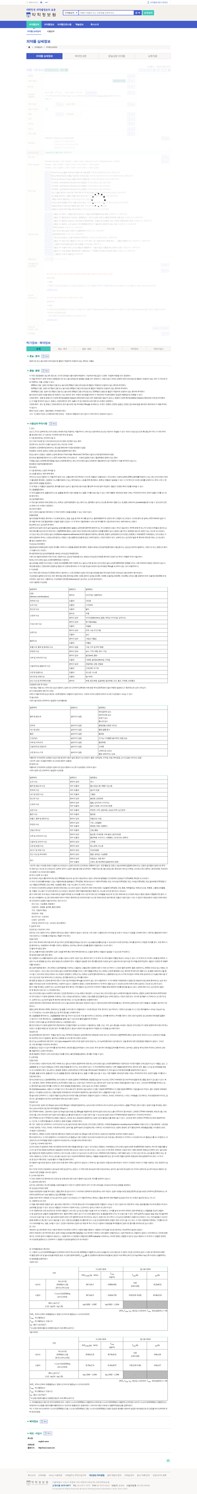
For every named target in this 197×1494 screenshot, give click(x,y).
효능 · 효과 (62, 349)
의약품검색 (69, 13)
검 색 (137, 12)
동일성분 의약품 (116, 56)
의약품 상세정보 (44, 56)
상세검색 (148, 12)
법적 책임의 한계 (114, 1475)
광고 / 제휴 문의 (143, 1475)
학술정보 (79, 24)
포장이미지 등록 (159, 1475)
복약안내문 (80, 56)
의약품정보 (49, 24)
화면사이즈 (33, 2)
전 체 (38, 349)
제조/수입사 (159, 349)
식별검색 (50, 31)
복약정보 (134, 349)
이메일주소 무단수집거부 (75, 1475)
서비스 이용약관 (55, 1475)
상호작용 (152, 56)
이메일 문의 (129, 1475)
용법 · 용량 (86, 349)
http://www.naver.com (46, 1448)
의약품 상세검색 (34, 31)
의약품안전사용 (64, 24)
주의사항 (110, 349)
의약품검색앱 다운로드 (159, 2)
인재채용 (42, 1475)
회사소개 (95, 24)
